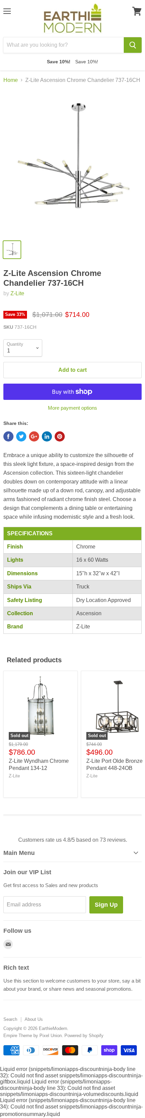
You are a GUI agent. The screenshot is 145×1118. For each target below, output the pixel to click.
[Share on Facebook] (8, 436)
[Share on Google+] (34, 436)
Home (10, 80)
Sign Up (106, 904)
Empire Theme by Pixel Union (32, 1035)
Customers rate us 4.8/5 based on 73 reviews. (72, 840)
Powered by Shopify (84, 1035)
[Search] (133, 45)
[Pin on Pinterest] (60, 436)
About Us (34, 1019)
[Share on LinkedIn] (47, 436)
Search (10, 1019)
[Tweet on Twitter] (21, 436)
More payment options (72, 408)
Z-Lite (17, 293)
